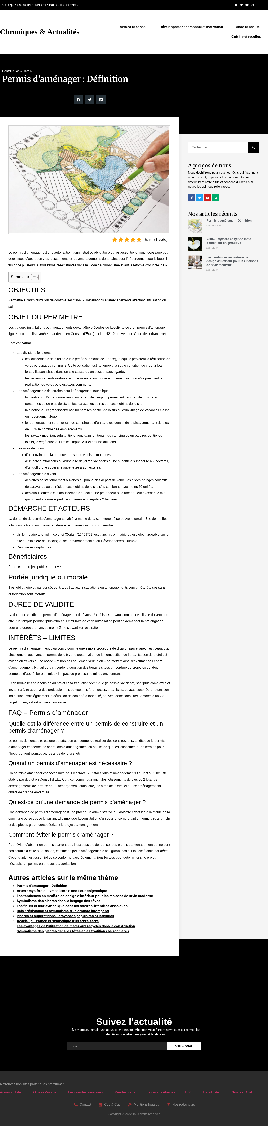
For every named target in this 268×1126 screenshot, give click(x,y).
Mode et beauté (247, 27)
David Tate (211, 1092)
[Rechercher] (253, 147)
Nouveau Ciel (242, 1092)
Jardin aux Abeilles (161, 1092)
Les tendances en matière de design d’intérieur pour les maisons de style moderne (85, 896)
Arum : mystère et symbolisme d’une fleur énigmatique (62, 891)
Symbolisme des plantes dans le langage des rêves (58, 901)
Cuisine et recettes (246, 36)
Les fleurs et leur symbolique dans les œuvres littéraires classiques (72, 906)
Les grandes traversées (85, 1092)
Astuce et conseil (133, 27)
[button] (78, 99)
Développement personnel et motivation (191, 27)
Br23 (188, 1092)
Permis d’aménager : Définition (42, 886)
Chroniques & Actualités (39, 32)
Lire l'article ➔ (213, 225)
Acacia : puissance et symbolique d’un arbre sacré (58, 921)
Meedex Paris (125, 1092)
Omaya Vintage (44, 1092)
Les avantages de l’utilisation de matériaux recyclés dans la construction (76, 926)
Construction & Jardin (17, 71)
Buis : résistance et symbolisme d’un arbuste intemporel (63, 911)
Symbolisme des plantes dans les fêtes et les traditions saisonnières (73, 931)
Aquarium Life (10, 1092)
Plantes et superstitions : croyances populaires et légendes (65, 916)
